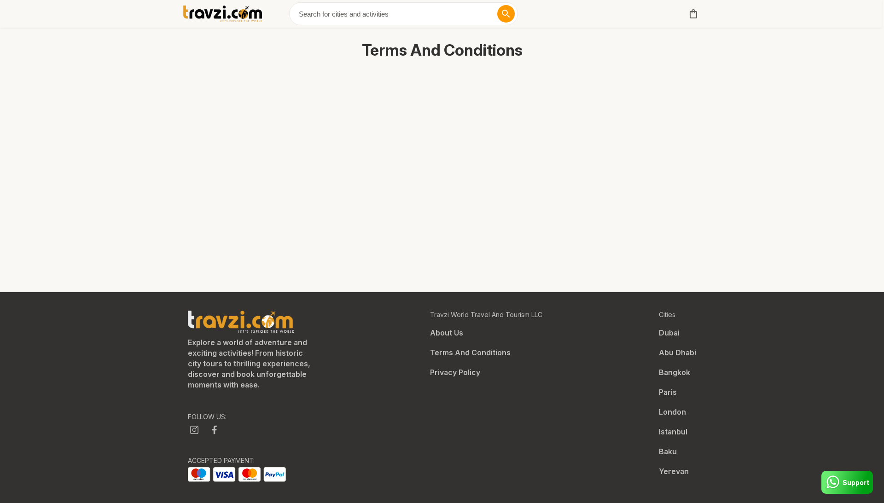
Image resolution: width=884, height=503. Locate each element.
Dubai (669, 332)
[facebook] (214, 429)
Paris (668, 392)
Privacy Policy (455, 372)
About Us (446, 332)
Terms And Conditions (470, 352)
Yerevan (674, 471)
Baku (668, 451)
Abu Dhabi (677, 352)
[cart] (691, 14)
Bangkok (674, 372)
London (672, 411)
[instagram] (194, 429)
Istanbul (673, 431)
